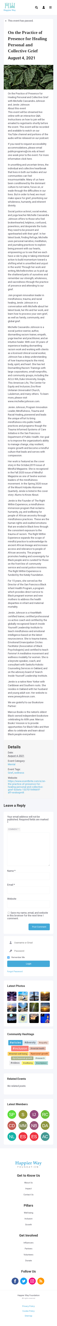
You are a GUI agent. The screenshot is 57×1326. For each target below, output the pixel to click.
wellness (19, 772)
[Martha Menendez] (23, 1125)
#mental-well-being (18, 1054)
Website (11, 898)
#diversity (30, 1042)
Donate (28, 1260)
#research (40, 1058)
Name (11, 870)
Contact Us (28, 1195)
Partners (28, 1249)
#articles (15, 1042)
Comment (13, 829)
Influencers (28, 1243)
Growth (28, 1224)
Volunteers (28, 1255)
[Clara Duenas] (11, 1125)
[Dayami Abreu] (45, 1125)
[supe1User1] (23, 1114)
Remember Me (18, 957)
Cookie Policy (28, 1311)
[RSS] (41, 1282)
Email (11, 884)
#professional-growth (22, 1058)
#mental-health (37, 1048)
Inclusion (28, 1219)
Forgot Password (15, 972)
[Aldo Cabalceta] (45, 1136)
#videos (15, 1062)
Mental (11, 764)
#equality (43, 1042)
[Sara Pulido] (11, 1114)
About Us (28, 1183)
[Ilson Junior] (34, 1114)
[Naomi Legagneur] (11, 1136)
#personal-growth (39, 1053)
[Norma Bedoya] (34, 1125)
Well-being (28, 1213)
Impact (28, 1188)
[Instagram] (32, 1282)
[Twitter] (23, 1282)
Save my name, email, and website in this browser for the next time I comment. (27, 915)
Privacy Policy (28, 1306)
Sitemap (28, 1316)
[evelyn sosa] (34, 1136)
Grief (10, 772)
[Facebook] (15, 1282)
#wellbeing (28, 1063)
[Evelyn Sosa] (23, 1136)
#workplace (41, 1063)
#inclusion (20, 1048)
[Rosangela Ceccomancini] (45, 1114)
